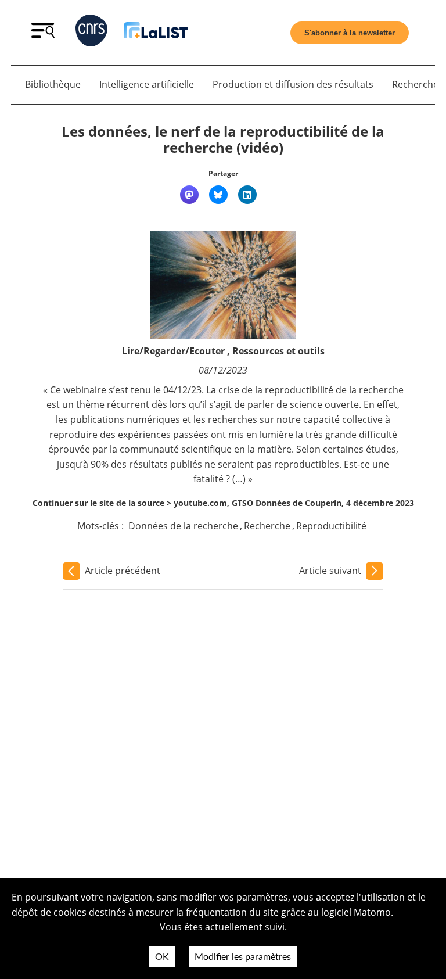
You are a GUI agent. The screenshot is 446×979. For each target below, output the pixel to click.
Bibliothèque (53, 84)
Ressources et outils (278, 351)
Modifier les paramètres (243, 957)
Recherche (267, 525)
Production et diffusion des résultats (293, 84)
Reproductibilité (331, 525)
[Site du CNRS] (91, 33)
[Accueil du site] (155, 32)
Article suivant (330, 570)
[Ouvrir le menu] (43, 34)
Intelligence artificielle (146, 84)
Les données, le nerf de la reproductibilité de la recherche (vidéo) (223, 139)
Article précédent (122, 570)
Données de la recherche (183, 525)
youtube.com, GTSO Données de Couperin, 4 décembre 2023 (294, 502)
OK (162, 957)
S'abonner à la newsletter (349, 32)
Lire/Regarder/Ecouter (173, 351)
